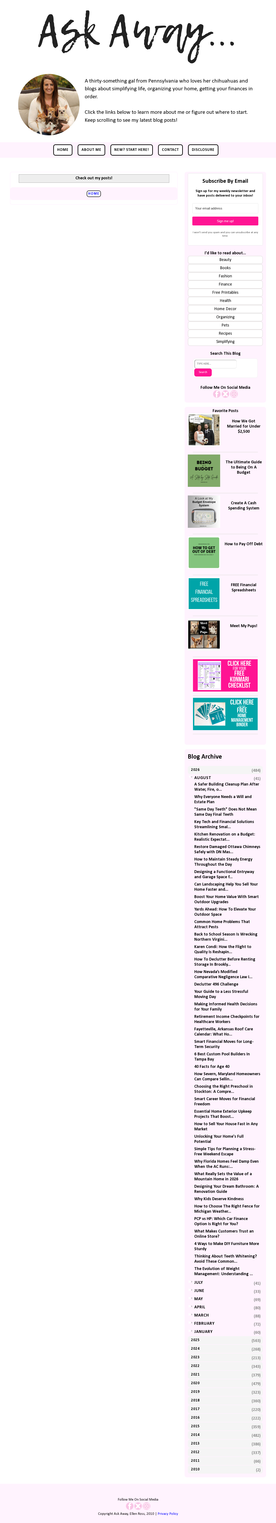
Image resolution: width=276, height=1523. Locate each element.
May (198, 1299)
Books (225, 268)
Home (63, 150)
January (203, 1332)
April (199, 1307)
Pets (225, 325)
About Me (91, 150)
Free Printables (225, 293)
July (198, 1283)
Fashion (225, 276)
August (202, 778)
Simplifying (225, 342)
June (199, 1291)
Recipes (225, 333)
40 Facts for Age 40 (211, 1067)
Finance (225, 284)
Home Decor (225, 309)
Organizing (225, 317)
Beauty (225, 260)
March (201, 1315)
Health (225, 301)
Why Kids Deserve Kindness (219, 1199)
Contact (170, 150)
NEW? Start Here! (131, 150)
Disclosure (203, 150)
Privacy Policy (168, 1514)
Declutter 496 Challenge (216, 984)
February (204, 1323)
